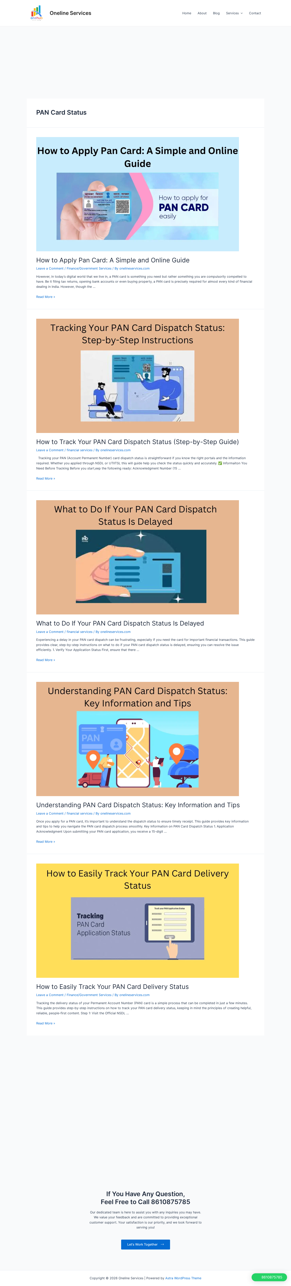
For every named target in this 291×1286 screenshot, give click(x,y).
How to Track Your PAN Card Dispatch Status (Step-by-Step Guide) (137, 442)
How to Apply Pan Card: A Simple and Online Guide (113, 260)
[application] (241, 13)
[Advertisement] (145, 56)
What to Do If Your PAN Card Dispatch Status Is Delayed (120, 623)
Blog (216, 13)
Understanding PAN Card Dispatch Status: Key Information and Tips (138, 805)
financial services (79, 450)
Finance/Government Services (89, 268)
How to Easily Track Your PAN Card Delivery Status (112, 986)
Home (186, 13)
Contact (255, 13)
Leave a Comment (50, 268)
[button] (269, 1277)
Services (232, 13)
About (202, 13)
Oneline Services (70, 13)
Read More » (45, 297)
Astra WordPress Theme (183, 1157)
